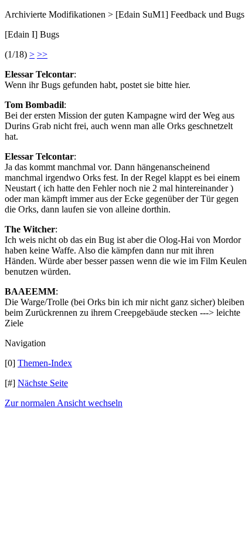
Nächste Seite (43, 383)
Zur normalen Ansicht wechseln (63, 403)
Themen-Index (45, 363)
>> (42, 54)
